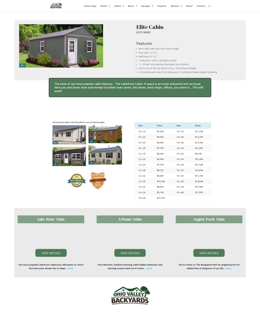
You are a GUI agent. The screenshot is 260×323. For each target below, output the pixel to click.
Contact (201, 6)
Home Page (90, 6)
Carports (162, 6)
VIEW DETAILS (51, 253)
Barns (131, 6)
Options (174, 6)
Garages (145, 6)
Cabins (117, 6)
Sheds (103, 6)
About (189, 6)
